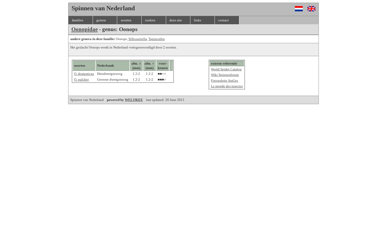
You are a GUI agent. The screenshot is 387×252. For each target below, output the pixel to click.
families (77, 20)
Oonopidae (84, 29)
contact (223, 20)
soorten (126, 20)
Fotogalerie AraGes (224, 81)
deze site (176, 20)
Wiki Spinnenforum (225, 75)
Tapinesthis (156, 39)
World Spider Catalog (226, 69)
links (197, 20)
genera (101, 20)
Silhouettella (137, 39)
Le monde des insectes (227, 86)
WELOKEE (134, 100)
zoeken (150, 20)
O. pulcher (81, 79)
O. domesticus (84, 74)
